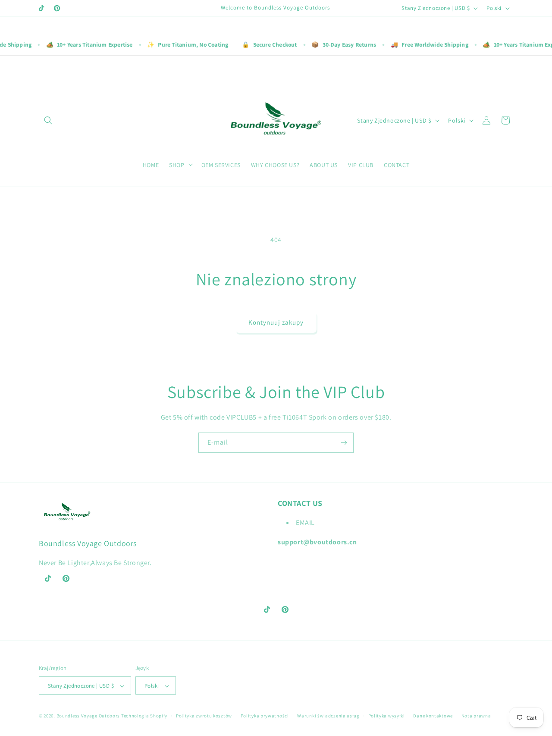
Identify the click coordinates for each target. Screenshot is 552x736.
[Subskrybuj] (343, 443)
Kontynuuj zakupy (276, 322)
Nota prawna (476, 716)
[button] (48, 120)
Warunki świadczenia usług (328, 716)
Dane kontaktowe (433, 716)
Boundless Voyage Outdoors (88, 716)
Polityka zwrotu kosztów (204, 716)
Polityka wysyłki (386, 716)
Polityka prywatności (265, 716)
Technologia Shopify (144, 716)
